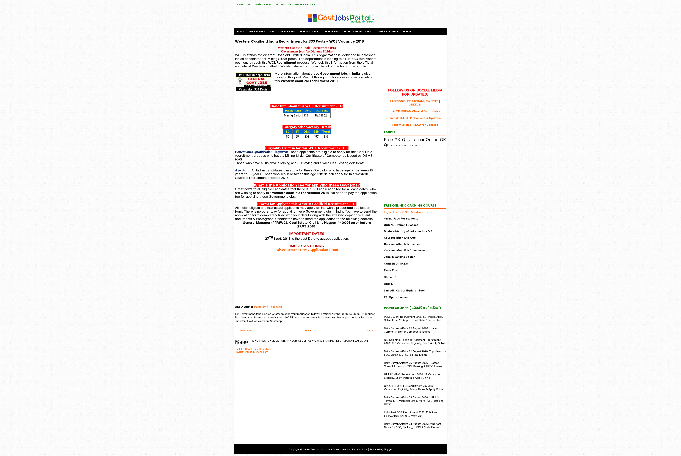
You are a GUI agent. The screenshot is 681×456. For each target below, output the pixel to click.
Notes (407, 31)
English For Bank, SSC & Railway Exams (408, 212)
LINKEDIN (415, 104)
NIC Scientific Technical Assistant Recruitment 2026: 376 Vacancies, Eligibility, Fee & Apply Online (414, 341)
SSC (272, 31)
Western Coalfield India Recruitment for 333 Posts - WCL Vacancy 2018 (299, 41)
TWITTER (432, 101)
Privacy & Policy (304, 4)
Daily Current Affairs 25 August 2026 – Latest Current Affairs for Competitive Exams (411, 330)
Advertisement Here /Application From (306, 250)
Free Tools (332, 31)
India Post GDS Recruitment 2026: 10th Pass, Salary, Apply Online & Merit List (411, 414)
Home (240, 31)
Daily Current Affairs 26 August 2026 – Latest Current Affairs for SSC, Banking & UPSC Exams (413, 364)
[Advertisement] (307, 277)
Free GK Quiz (397, 139)
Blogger (388, 449)
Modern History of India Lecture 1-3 (408, 231)
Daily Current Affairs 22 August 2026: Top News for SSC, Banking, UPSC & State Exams (415, 353)
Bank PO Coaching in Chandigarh (253, 348)
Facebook (275, 306)
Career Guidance (387, 31)
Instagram (260, 306)
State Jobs (287, 31)
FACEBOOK (397, 101)
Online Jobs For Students (401, 218)
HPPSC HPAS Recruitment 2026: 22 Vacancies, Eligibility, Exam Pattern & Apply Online (412, 376)
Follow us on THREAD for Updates (415, 124)
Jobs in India (257, 31)
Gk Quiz (419, 140)
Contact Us (243, 4)
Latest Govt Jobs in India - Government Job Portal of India (335, 449)
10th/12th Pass (263, 4)
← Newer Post (244, 330)
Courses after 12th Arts (400, 237)
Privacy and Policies (357, 31)
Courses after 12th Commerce (404, 250)
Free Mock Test (310, 31)
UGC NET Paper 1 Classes (401, 225)
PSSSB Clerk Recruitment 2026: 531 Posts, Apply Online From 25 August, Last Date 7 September (413, 318)
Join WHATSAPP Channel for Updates (415, 118)
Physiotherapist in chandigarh (251, 351)
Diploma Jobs (283, 4)
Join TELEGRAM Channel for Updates (415, 111)
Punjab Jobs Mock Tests (407, 145)
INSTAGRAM (415, 101)
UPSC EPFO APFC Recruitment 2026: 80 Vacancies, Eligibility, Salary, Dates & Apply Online (414, 387)
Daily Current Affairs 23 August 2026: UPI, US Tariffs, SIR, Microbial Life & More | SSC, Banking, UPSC (414, 401)
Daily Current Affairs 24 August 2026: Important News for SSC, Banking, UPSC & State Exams (412, 425)
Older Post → (372, 330)
